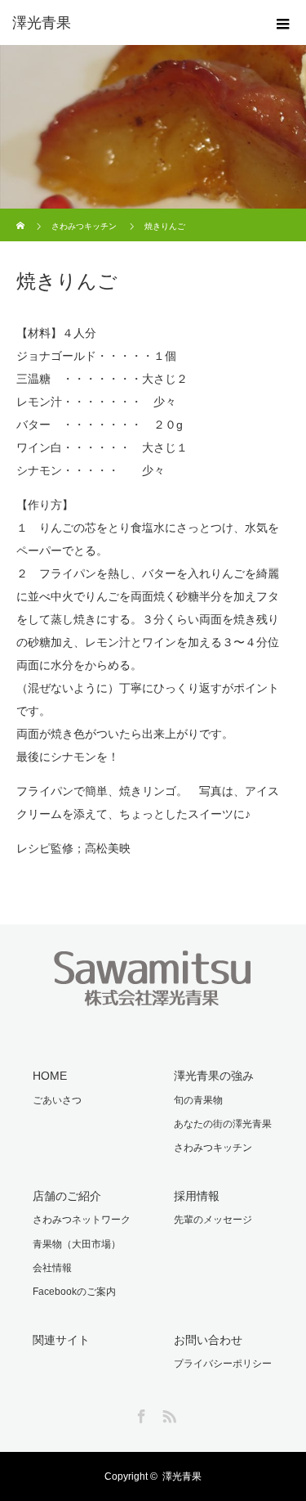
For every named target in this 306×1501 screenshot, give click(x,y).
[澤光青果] (128, 23)
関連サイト (61, 1339)
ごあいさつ (57, 1100)
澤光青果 (182, 1476)
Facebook (139, 1413)
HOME (50, 1075)
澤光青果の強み (214, 1075)
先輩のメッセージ (213, 1219)
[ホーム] (21, 215)
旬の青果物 (198, 1100)
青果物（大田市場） (77, 1244)
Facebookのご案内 (74, 1291)
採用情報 (197, 1195)
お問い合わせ (208, 1339)
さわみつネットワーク (82, 1219)
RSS (167, 1413)
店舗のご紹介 (67, 1195)
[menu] (283, 23)
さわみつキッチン (84, 226)
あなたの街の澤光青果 (223, 1124)
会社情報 (52, 1268)
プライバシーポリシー (223, 1363)
